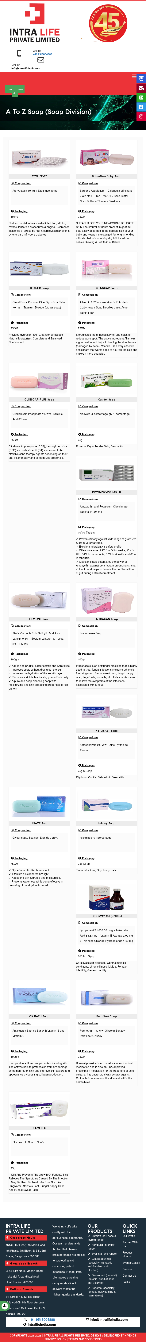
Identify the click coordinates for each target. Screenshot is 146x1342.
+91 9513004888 (42, 54)
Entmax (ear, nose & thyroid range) (102, 1237)
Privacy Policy (55, 1339)
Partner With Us (130, 1244)
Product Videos (127, 1254)
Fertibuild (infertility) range (102, 1246)
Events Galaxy (131, 1263)
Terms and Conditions (85, 1339)
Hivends (130, 1335)
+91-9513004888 (42, 1319)
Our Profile (129, 1236)
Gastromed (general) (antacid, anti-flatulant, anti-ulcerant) (102, 1279)
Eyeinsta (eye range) (104, 1253)
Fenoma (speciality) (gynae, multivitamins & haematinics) (102, 1291)
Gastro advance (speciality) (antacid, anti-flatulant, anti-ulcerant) (100, 1264)
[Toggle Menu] (135, 76)
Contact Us (129, 1275)
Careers (127, 1269)
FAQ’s (126, 1282)
